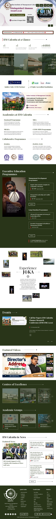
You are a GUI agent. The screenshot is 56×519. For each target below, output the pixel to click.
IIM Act (48, 494)
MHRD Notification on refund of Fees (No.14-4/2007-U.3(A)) (38, 509)
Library (22, 499)
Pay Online (36, 492)
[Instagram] (15, 514)
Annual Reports (37, 497)
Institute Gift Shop (37, 506)
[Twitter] (8, 514)
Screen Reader (47, 514)
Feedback (23, 494)
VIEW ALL (31, 204)
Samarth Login (24, 504)
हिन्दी (37, 5)
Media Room (23, 501)
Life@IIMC (23, 497)
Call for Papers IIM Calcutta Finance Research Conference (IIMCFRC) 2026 (41, 320)
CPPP (35, 499)
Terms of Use (49, 508)
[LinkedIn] (10, 514)
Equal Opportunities (50, 501)
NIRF (34, 501)
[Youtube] (13, 514)
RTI (47, 492)
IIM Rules (48, 495)
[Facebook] (6, 514)
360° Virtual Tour (37, 504)
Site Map (35, 503)
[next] (52, 396)
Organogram (23, 506)
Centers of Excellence (38, 494)
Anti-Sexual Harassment (49, 504)
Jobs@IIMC (23, 495)
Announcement (24, 492)
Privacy (48, 506)
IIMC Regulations (49, 498)
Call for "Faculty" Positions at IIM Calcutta (32, 32)
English (41, 5)
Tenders (22, 503)
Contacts (36, 495)
